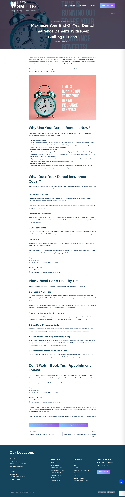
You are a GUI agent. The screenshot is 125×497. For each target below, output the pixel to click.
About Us (76, 465)
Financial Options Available (81, 470)
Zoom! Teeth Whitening (57, 470)
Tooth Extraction (55, 478)
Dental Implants (55, 480)
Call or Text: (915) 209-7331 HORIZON (74, 425)
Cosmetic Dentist (56, 472)
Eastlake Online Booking (81, 480)
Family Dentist (55, 462)
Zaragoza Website (79, 478)
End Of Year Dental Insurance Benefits (62, 21)
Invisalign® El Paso (56, 475)
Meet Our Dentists (79, 468)
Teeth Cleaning (55, 465)
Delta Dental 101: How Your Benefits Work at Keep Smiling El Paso (80, 434)
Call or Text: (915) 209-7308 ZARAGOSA (43, 425)
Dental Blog (77, 473)
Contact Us (92, 5)
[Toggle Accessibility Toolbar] (121, 481)
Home (66, 5)
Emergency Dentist (56, 467)
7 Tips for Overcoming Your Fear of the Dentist (42, 433)
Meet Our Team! (107, 5)
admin (58, 41)
